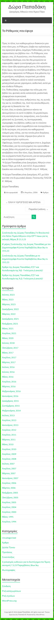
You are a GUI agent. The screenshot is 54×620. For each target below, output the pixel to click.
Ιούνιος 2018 (8, 343)
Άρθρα (45, 192)
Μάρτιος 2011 (9, 439)
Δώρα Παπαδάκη (27, 7)
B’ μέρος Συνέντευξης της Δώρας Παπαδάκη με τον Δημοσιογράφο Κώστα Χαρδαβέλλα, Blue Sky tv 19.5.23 (26, 247)
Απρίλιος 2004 (9, 507)
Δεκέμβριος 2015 (10, 401)
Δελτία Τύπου (8, 547)
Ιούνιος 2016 (8, 372)
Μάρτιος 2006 (9, 487)
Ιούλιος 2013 (8, 415)
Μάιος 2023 (7, 299)
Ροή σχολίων (8, 595)
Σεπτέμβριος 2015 (11, 405)
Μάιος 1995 (7, 516)
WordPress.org (9, 600)
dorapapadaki (12, 192)
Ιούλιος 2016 (8, 367)
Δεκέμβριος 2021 (10, 318)
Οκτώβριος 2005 (10, 497)
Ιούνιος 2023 (8, 294)
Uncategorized (9, 537)
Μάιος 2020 (7, 338)
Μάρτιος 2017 (9, 362)
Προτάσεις (7, 552)
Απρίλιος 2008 (9, 458)
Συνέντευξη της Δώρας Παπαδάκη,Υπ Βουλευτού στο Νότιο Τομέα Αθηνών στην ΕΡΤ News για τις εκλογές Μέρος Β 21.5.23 (25, 236)
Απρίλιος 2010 (9, 449)
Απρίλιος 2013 (9, 420)
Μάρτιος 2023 (9, 304)
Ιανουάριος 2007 (10, 478)
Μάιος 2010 (7, 444)
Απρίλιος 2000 (9, 512)
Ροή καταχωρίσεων (11, 591)
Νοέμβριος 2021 (10, 323)
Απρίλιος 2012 (9, 430)
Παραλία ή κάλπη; (38, 209)
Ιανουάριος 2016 (10, 396)
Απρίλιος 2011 (9, 434)
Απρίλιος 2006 (9, 483)
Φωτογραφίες (8, 570)
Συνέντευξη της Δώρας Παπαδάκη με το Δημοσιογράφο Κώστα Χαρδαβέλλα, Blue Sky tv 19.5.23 (25, 259)
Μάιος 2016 (7, 376)
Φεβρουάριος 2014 (11, 410)
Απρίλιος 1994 (9, 521)
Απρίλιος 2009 (9, 454)
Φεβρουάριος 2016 (11, 391)
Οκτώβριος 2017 (10, 347)
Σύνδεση (6, 586)
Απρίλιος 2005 (9, 502)
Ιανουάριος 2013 (10, 425)
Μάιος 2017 (7, 352)
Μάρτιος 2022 (9, 314)
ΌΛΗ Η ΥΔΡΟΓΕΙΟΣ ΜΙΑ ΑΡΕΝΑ (23, 202)
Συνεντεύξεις (8, 557)
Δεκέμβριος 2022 (10, 309)
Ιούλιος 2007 (8, 463)
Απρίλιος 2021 (9, 333)
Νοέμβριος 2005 (10, 492)
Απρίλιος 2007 (9, 468)
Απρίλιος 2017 (9, 357)
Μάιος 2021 (7, 328)
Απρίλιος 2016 (9, 381)
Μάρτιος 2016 (9, 386)
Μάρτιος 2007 (9, 473)
